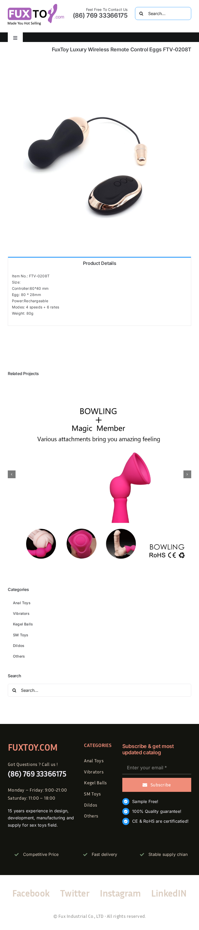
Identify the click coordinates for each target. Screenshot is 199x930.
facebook (31, 893)
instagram (120, 893)
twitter (74, 893)
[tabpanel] (99, 297)
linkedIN (169, 893)
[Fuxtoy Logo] (36, 5)
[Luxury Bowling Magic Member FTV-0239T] (99, 384)
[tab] (99, 263)
